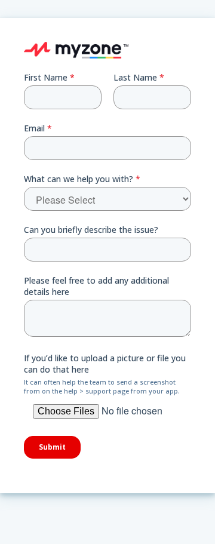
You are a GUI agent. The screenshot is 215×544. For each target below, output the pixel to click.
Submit (52, 447)
